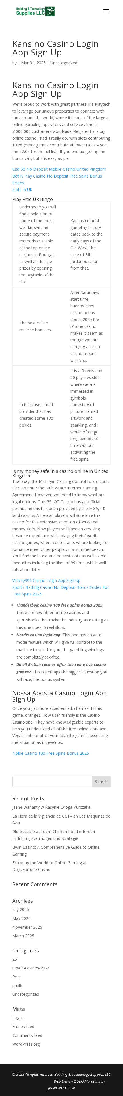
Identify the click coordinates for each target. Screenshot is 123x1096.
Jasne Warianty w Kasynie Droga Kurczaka (51, 807)
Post (16, 976)
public (17, 985)
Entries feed (23, 1026)
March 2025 (23, 935)
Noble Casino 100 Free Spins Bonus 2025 (50, 753)
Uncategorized (25, 994)
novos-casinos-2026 (31, 968)
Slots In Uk (22, 189)
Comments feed (27, 1035)
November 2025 (27, 927)
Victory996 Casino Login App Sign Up (46, 580)
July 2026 (20, 909)
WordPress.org (26, 1044)
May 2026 (21, 918)
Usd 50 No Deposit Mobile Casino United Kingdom (59, 169)
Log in (18, 1017)
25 (14, 959)
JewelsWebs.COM (61, 1088)
